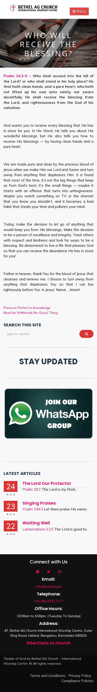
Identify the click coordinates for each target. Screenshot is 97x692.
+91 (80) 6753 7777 (48, 601)
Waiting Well (36, 523)
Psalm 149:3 (32, 509)
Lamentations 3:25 (37, 529)
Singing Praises (39, 503)
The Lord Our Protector (46, 483)
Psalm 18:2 (31, 489)
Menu (80, 11)
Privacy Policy (80, 675)
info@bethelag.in (49, 586)
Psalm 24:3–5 (15, 76)
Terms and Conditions (47, 675)
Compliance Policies (77, 681)
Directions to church (49, 643)
